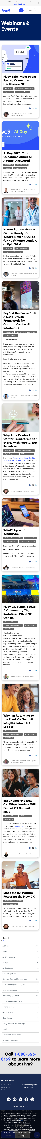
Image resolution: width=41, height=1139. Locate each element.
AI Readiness (9, 164)
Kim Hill (13, 926)
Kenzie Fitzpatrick (16, 491)
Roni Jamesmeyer (16, 113)
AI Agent (7, 168)
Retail (5, 1029)
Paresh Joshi (15, 273)
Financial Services (10, 1007)
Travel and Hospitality (12, 1035)
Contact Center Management (26, 332)
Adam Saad (14, 395)
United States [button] (21, 1107)
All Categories (8, 946)
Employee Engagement (27, 541)
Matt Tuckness (15, 676)
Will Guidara (19, 826)
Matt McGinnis (15, 189)
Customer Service (10, 990)
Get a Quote (5, 1087)
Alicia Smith (14, 568)
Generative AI (8, 1012)
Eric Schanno (15, 761)
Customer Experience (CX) (25, 450)
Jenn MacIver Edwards (18, 854)
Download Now (20, 4)
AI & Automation (22, 164)
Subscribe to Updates (30, 1085)
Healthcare (8, 88)
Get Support (5, 1090)
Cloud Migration (9, 974)
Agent (5, 951)
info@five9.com (27, 1087)
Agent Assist (9, 92)
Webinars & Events (22, 92)
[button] (38, 3)
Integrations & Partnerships (24, 88)
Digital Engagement (11, 454)
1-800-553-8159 (21, 10)
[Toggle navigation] (39, 10)
